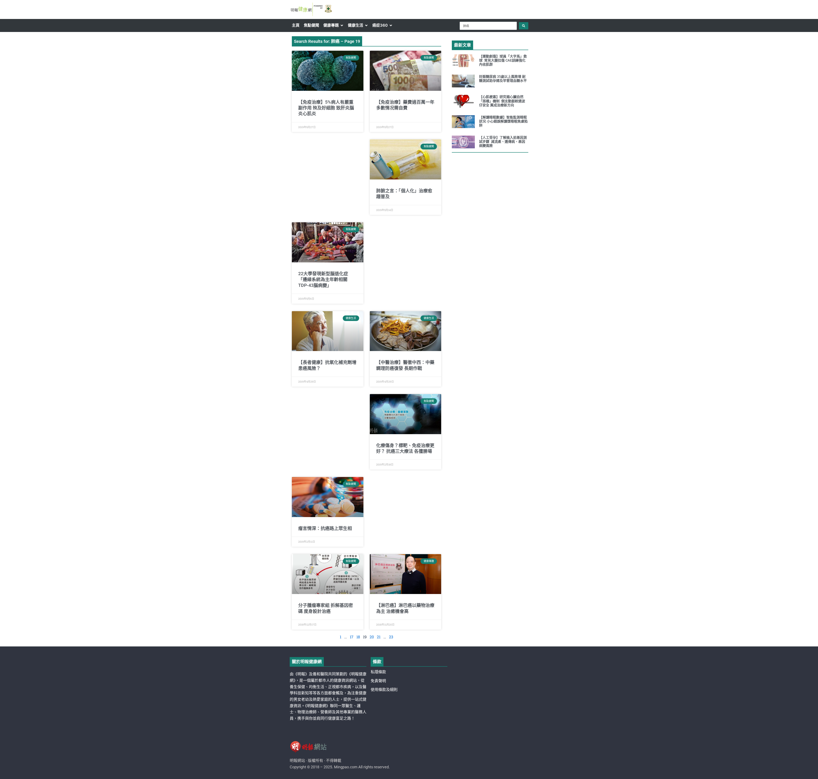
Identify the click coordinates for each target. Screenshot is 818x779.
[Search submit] (523, 25)
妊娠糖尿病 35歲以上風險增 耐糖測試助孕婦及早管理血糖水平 (503, 79)
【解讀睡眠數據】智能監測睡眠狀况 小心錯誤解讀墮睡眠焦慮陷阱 (503, 121)
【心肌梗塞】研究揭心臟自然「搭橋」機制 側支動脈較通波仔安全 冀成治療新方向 (502, 101)
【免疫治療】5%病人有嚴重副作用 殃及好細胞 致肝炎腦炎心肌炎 (326, 108)
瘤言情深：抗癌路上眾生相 (325, 528)
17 (351, 636)
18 (358, 636)
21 (378, 636)
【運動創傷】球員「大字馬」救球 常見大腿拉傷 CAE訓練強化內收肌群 (503, 60)
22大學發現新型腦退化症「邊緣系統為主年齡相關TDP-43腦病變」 (323, 279)
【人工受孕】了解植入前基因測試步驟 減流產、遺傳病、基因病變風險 (503, 142)
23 (391, 636)
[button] (333, 25)
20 (372, 636)
